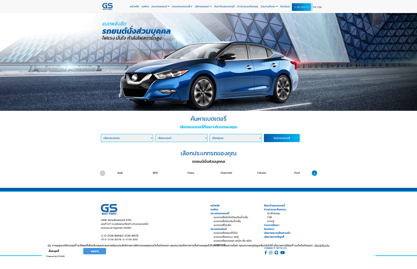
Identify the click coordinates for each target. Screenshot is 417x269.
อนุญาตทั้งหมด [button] (72, 251)
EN (49, 245)
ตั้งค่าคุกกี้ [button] (54, 251)
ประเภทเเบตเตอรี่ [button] (181, 6)
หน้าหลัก (134, 6)
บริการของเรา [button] (202, 6)
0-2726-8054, (112, 236)
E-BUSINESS (301, 7)
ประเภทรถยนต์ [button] (159, 6)
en (320, 7)
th (315, 7)
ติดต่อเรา (285, 6)
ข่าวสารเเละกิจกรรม (247, 6)
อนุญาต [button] (95, 251)
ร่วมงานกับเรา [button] (268, 6)
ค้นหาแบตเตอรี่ (282, 138)
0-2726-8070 (129, 236)
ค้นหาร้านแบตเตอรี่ (224, 6)
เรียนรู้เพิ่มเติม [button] (322, 245)
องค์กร (145, 6)
